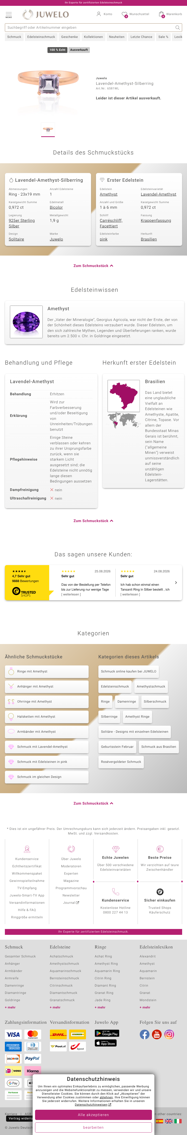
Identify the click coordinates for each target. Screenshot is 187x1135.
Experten (71, 873)
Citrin (144, 985)
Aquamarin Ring (107, 971)
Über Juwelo (71, 859)
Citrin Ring (103, 978)
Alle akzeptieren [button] (93, 1115)
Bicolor (56, 207)
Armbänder (13, 971)
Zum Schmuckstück (91, 266)
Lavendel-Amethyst (159, 194)
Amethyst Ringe (137, 716)
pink (104, 239)
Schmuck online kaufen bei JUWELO (128, 671)
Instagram (169, 1034)
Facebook (145, 1034)
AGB (28, 1114)
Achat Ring (103, 956)
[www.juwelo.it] (178, 1121)
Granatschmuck (62, 1000)
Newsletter (71, 895)
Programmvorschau (71, 888)
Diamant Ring (105, 985)
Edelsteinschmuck (41, 37)
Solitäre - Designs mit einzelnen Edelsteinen (134, 732)
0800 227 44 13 (115, 912)
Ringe (105, 701)
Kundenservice (27, 859)
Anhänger (12, 964)
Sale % (163, 37)
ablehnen (106, 1097)
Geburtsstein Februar (117, 747)
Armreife (12, 978)
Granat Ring (104, 993)
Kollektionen (93, 37)
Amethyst (109, 194)
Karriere (11, 1114)
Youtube (157, 1034)
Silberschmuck (155, 701)
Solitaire (16, 239)
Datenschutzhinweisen (91, 1105)
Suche (178, 28)
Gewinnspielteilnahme (27, 881)
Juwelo (56, 239)
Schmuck (14, 37)
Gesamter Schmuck (20, 956)
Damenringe (127, 701)
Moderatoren (71, 866)
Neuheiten (117, 37)
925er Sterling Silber (22, 223)
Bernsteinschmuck (64, 978)
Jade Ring (103, 1000)
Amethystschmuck (151, 686)
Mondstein (148, 1000)
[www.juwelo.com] (168, 1121)
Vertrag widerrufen (23, 1118)
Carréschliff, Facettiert (111, 223)
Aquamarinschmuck (66, 971)
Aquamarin (148, 971)
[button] (8, 14)
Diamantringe (15, 993)
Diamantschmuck (63, 993)
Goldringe (12, 1000)
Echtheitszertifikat (27, 866)
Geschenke (69, 37)
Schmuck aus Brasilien (158, 747)
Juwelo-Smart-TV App (27, 895)
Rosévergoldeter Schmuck (121, 762)
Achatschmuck (62, 956)
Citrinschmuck (61, 985)
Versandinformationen (27, 903)
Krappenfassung (156, 221)
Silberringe (109, 716)
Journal (69, 903)
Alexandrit (148, 956)
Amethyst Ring (106, 964)
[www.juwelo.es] (159, 1121)
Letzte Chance (141, 37)
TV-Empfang (27, 888)
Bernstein (147, 978)
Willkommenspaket (27, 873)
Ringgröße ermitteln (27, 917)
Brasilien (149, 239)
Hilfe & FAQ (27, 910)
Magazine (71, 881)
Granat (145, 993)
